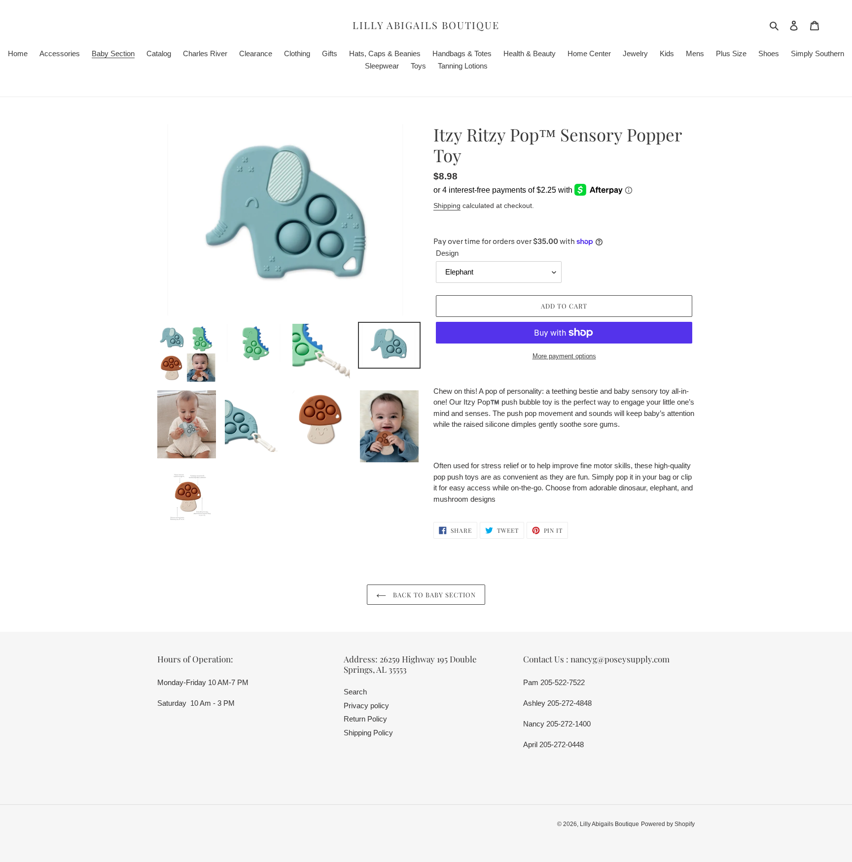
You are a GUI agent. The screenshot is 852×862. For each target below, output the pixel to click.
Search (355, 692)
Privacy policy (366, 705)
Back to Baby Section (433, 594)
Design (447, 253)
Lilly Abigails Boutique (426, 25)
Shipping (447, 205)
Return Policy (365, 719)
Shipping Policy (368, 732)
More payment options (564, 356)
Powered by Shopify (668, 824)
